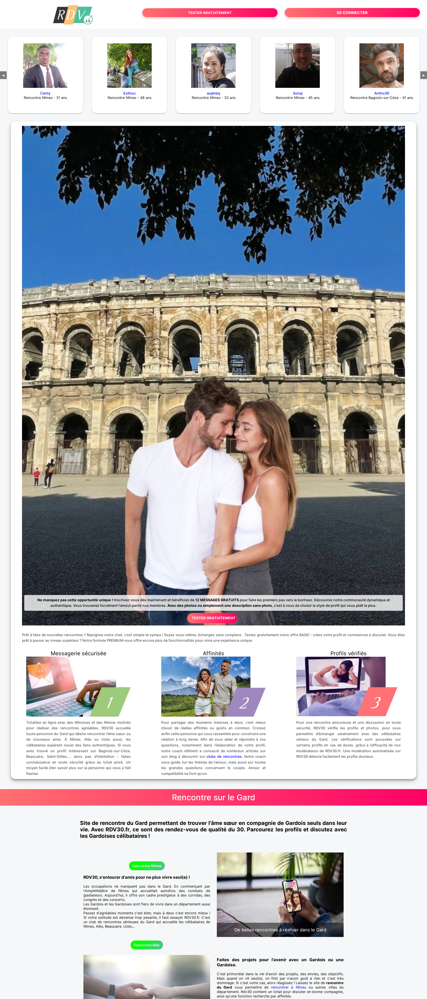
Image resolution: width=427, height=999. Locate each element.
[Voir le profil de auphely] (213, 63)
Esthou (129, 93)
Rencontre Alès (147, 945)
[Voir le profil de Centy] (45, 63)
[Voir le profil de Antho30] (381, 63)
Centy (45, 93)
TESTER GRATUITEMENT (210, 12)
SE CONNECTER (352, 12)
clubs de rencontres (224, 756)
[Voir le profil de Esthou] (129, 63)
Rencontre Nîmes (146, 866)
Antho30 (381, 93)
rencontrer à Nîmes (288, 987)
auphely (213, 93)
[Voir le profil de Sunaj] (297, 63)
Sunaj (297, 93)
